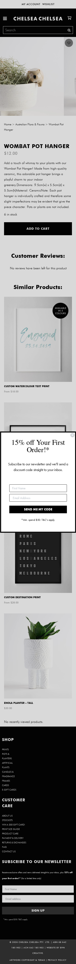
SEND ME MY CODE (38, 509)
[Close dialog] (72, 435)
